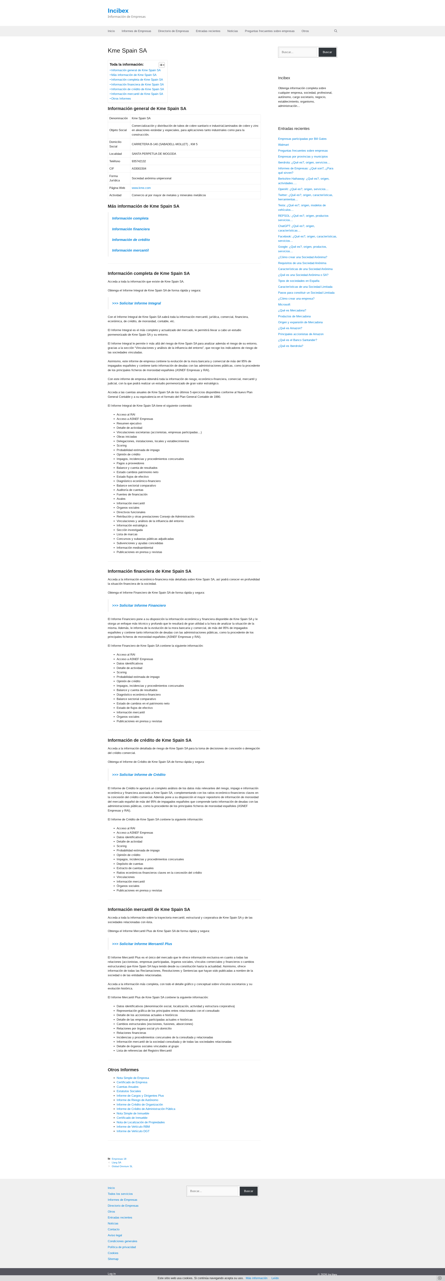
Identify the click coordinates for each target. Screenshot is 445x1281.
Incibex (118, 10)
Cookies (113, 1253)
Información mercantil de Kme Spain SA (137, 94)
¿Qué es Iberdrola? (290, 346)
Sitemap (113, 1259)
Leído (275, 1278)
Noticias (232, 31)
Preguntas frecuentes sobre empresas (270, 31)
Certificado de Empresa (132, 1082)
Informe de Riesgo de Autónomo (137, 1100)
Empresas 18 (119, 1158)
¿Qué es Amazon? (290, 328)
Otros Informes (121, 98)
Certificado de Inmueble (132, 1117)
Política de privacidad (122, 1247)
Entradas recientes (208, 31)
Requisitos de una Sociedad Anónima (302, 263)
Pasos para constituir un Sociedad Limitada (306, 292)
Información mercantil (130, 250)
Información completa (130, 218)
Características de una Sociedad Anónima (305, 269)
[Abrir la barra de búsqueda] (336, 31)
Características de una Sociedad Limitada (305, 286)
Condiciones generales (122, 1241)
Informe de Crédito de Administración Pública (146, 1109)
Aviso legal (115, 1235)
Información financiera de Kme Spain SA (137, 84)
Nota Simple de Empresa (133, 1078)
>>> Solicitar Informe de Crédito (138, 775)
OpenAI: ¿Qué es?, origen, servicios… (303, 189)
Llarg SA (116, 1162)
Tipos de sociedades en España (298, 281)
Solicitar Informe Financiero (142, 605)
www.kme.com (141, 188)
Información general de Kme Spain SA (136, 70)
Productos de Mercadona (294, 316)
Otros (305, 31)
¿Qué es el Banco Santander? (297, 340)
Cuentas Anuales (128, 1086)
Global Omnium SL (122, 1166)
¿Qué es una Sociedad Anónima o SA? (303, 275)
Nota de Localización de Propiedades (141, 1122)
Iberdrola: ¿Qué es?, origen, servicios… (304, 162)
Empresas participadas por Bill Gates (302, 138)
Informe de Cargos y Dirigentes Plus (140, 1095)
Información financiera (131, 229)
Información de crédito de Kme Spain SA (137, 89)
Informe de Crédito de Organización (140, 1104)
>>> (115, 605)
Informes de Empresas (136, 31)
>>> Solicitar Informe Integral (136, 303)
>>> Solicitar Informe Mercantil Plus (142, 944)
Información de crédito (131, 240)
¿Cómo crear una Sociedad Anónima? (302, 257)
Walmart (283, 144)
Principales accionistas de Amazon (300, 334)
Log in (112, 1273)
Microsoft (284, 304)
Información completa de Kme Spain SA (137, 79)
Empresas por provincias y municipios (303, 156)
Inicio (111, 31)
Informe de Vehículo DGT (133, 1131)
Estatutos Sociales (129, 1091)
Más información (256, 1278)
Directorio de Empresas (173, 31)
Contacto (113, 1229)
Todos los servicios (120, 1194)
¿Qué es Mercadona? (292, 310)
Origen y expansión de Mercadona (300, 322)
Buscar (327, 52)
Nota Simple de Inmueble (133, 1113)
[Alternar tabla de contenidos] (160, 65)
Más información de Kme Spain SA (133, 75)
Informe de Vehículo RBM (133, 1126)
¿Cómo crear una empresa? (296, 298)
